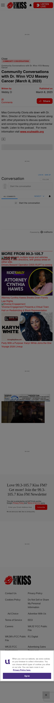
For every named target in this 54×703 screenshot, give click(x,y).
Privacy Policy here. (22, 670)
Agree (27, 675)
